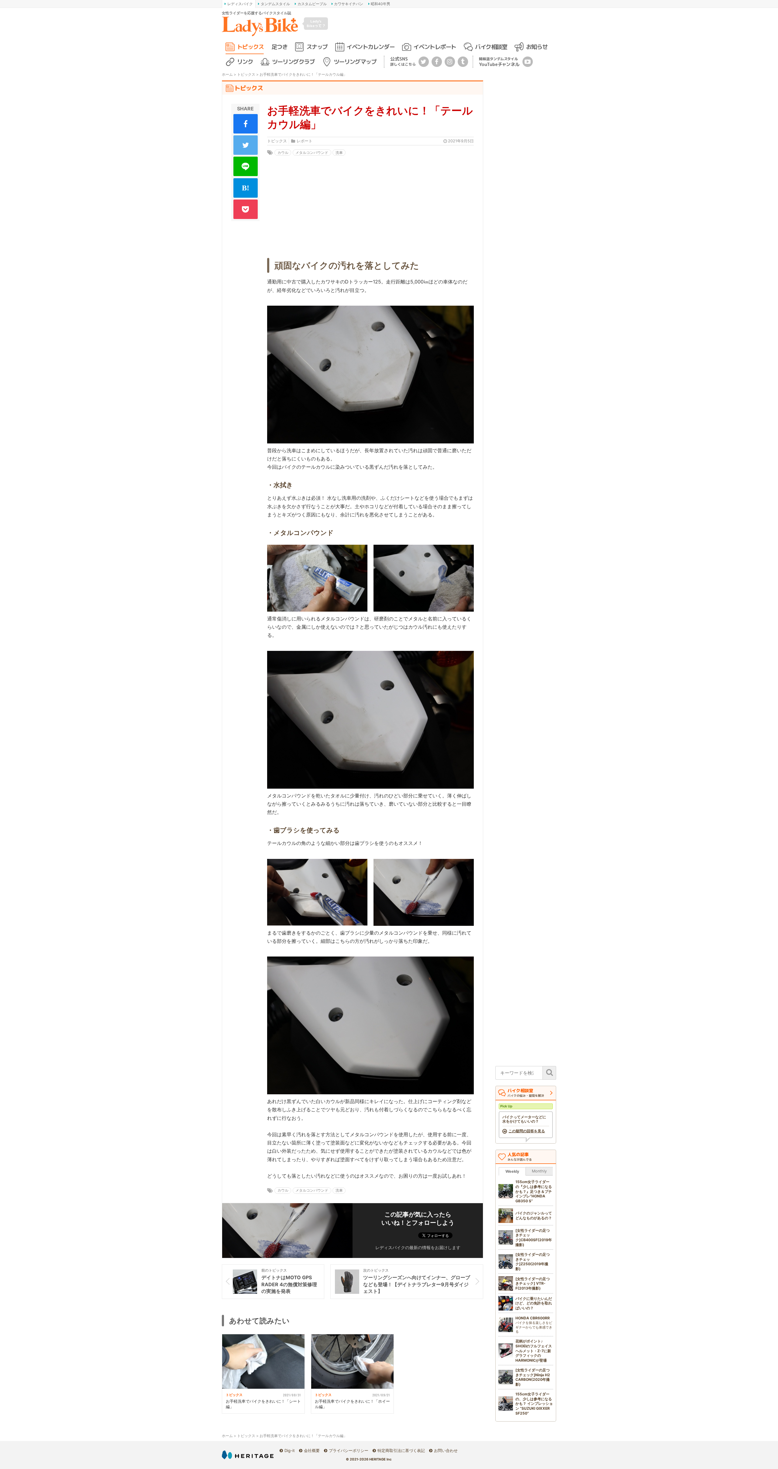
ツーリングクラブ (293, 61)
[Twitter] (424, 61)
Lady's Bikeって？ (316, 23)
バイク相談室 (491, 47)
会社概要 (312, 1450)
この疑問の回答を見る (526, 1131)
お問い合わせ (446, 1450)
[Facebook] (437, 61)
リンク (245, 61)
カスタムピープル (312, 4)
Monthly (539, 1171)
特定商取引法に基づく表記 (401, 1450)
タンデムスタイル (275, 4)
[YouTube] (528, 61)
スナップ (317, 47)
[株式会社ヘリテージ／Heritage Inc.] (248, 1454)
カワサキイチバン (348, 4)
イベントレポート (434, 47)
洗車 (339, 152)
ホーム (227, 74)
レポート (304, 141)
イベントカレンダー (370, 47)
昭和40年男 (380, 4)
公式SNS (403, 61)
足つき (279, 47)
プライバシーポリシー (348, 1450)
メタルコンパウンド (311, 152)
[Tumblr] (463, 61)
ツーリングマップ (355, 61)
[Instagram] (450, 61)
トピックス (250, 47)
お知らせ (536, 47)
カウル (282, 152)
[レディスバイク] (260, 26)
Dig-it (289, 1450)
